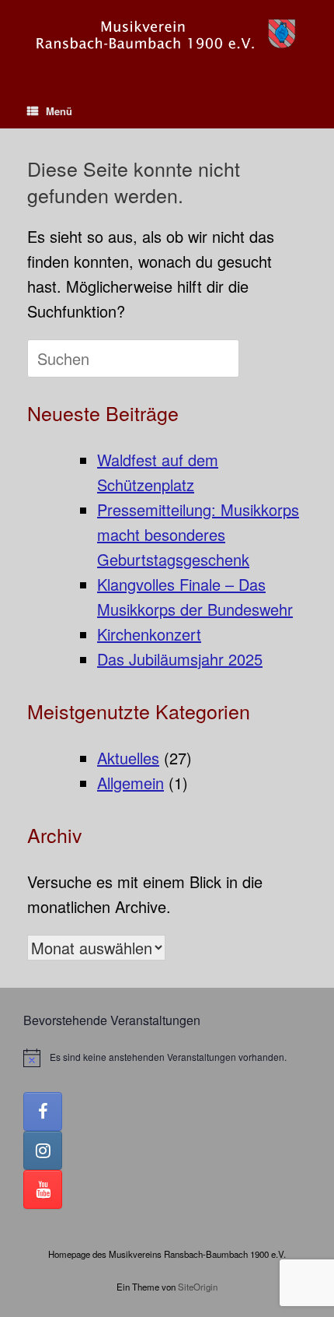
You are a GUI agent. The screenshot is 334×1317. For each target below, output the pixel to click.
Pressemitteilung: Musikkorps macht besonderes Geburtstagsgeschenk (198, 534)
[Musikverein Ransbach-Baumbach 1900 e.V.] (167, 35)
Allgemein (130, 782)
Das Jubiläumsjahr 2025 (180, 659)
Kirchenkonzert (149, 634)
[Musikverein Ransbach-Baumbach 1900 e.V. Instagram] (42, 1150)
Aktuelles (128, 757)
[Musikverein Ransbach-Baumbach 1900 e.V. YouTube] (42, 1189)
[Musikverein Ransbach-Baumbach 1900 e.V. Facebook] (42, 1111)
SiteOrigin (197, 1286)
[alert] (167, 1057)
